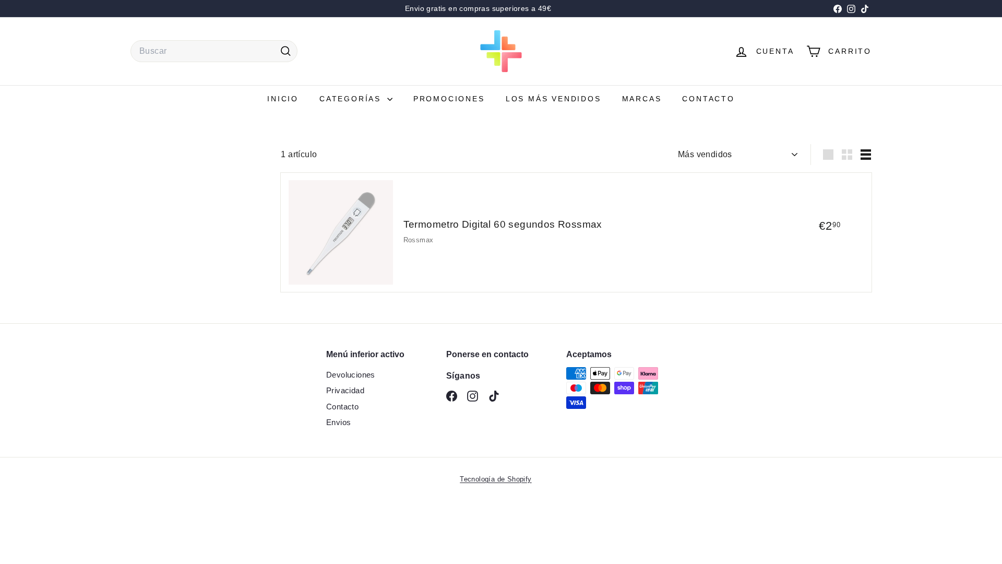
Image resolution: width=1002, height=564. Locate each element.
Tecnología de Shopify (495, 479)
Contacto (708, 99)
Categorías (352, 99)
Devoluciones (350, 374)
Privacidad (345, 390)
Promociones (449, 99)
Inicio (283, 99)
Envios (338, 422)
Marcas (642, 99)
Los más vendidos (553, 99)
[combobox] (213, 51)
